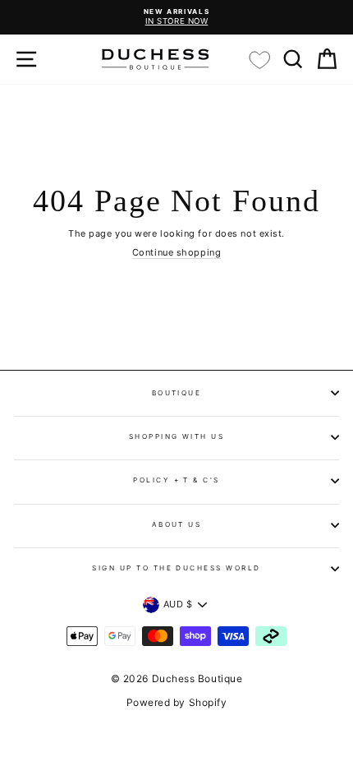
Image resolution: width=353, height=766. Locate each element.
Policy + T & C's (176, 480)
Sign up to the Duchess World (176, 568)
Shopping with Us (177, 436)
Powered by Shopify (176, 702)
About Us (177, 524)
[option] (176, 17)
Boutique (177, 393)
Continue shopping (176, 252)
